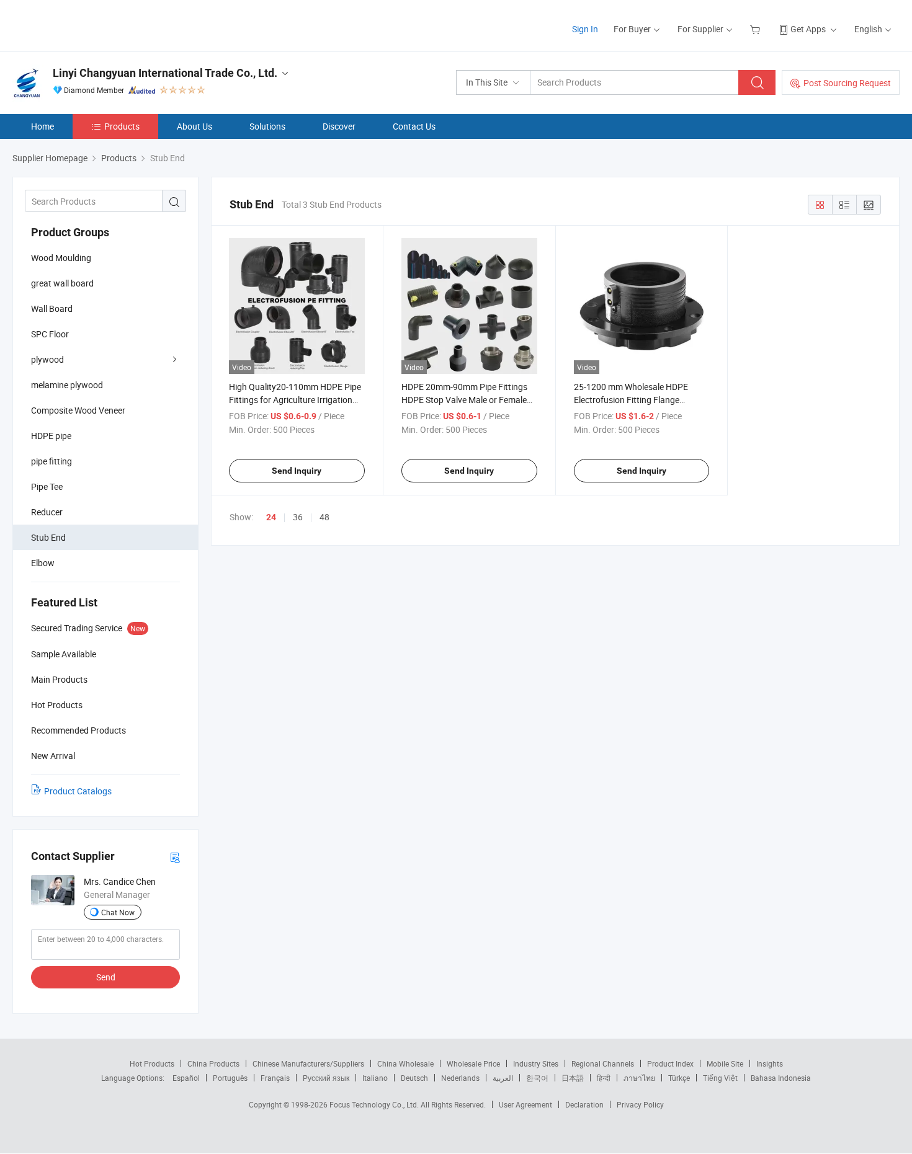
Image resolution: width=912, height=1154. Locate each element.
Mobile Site (725, 1063)
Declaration (584, 1104)
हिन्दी (603, 1078)
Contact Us (414, 126)
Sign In (585, 29)
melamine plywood (67, 385)
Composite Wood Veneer (78, 410)
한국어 (537, 1078)
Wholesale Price (473, 1063)
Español (186, 1078)
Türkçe (679, 1078)
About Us (194, 126)
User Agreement (525, 1104)
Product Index (670, 1063)
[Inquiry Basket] (756, 29)
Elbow (43, 563)
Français (275, 1078)
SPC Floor (50, 334)
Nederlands (460, 1078)
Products (122, 126)
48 (324, 517)
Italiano (375, 1078)
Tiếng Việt (720, 1078)
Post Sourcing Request (847, 83)
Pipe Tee (47, 486)
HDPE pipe (51, 436)
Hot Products (152, 1063)
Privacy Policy (640, 1104)
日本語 (572, 1078)
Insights (769, 1063)
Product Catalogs (78, 791)
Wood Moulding (61, 258)
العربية (503, 1078)
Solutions (267, 126)
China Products (213, 1063)
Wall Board (52, 308)
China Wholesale (405, 1063)
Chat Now (118, 912)
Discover (339, 126)
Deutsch (414, 1078)
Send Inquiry (296, 471)
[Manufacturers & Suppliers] (92, 24)
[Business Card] (175, 856)
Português (230, 1078)
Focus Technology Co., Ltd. (375, 1104)
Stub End (48, 537)
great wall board (62, 283)
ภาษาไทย (639, 1078)
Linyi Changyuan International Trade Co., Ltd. (165, 72)
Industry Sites (535, 1063)
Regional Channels (602, 1063)
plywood (47, 359)
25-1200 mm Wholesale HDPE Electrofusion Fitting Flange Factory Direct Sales (631, 400)
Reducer (47, 512)
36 (298, 517)
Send (105, 977)
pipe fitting (51, 461)
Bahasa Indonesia (781, 1078)
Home (42, 126)
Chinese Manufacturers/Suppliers (308, 1063)
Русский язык (326, 1078)
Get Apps (808, 29)
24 (271, 517)
